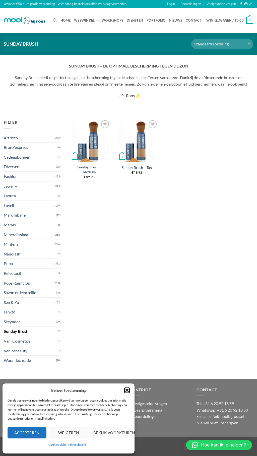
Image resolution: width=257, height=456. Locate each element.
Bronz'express (16, 147)
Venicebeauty (15, 350)
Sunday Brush (16, 331)
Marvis (10, 224)
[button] (127, 390)
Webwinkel (84, 20)
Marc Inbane (15, 215)
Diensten (135, 20)
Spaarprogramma (147, 410)
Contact (194, 20)
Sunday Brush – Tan (137, 167)
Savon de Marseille (20, 292)
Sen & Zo (11, 302)
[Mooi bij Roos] (24, 20)
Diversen (11, 166)
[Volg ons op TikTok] (250, 4)
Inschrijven (228, 422)
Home (65, 20)
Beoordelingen (190, 4)
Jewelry (10, 186)
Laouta (10, 195)
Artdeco (11, 137)
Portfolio (156, 20)
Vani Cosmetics (17, 341)
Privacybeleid (77, 444)
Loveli (9, 205)
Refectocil (12, 273)
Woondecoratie (17, 360)
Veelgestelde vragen (221, 4)
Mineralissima (16, 234)
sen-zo (9, 311)
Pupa (8, 263)
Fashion (11, 176)
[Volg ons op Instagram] (245, 4)
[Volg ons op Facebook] (241, 4)
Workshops (112, 20)
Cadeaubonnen (17, 157)
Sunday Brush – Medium (89, 169)
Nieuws (175, 20)
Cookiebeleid (57, 444)
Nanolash (12, 253)
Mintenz (11, 244)
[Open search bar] (55, 20)
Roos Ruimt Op (17, 283)
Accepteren (27, 432)
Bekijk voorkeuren (111, 432)
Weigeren (68, 432)
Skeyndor (12, 321)
